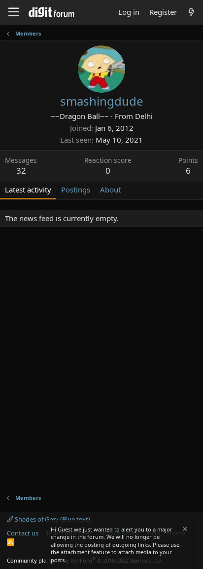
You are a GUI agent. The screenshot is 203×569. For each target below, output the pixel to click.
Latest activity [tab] (28, 189)
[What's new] (191, 12)
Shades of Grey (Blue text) (51, 519)
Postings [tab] (75, 189)
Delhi (144, 116)
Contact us (22, 533)
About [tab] (110, 189)
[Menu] (13, 12)
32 (21, 170)
